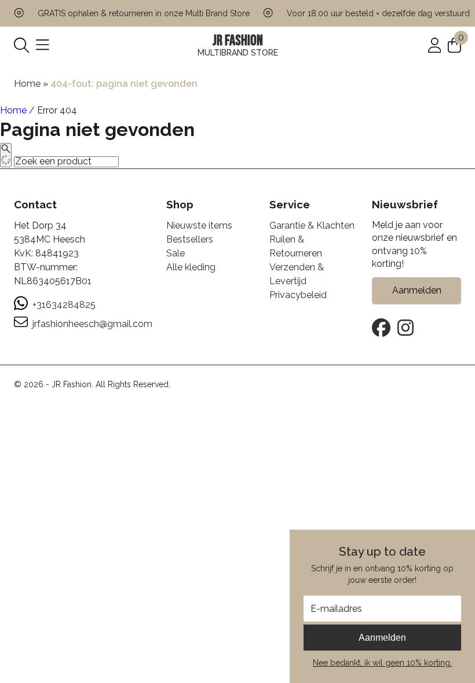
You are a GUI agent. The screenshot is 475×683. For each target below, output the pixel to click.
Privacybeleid (298, 294)
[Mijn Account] (434, 44)
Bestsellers (189, 239)
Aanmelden (382, 637)
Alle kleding (190, 267)
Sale (175, 253)
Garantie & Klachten (312, 225)
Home (27, 83)
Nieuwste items (199, 225)
